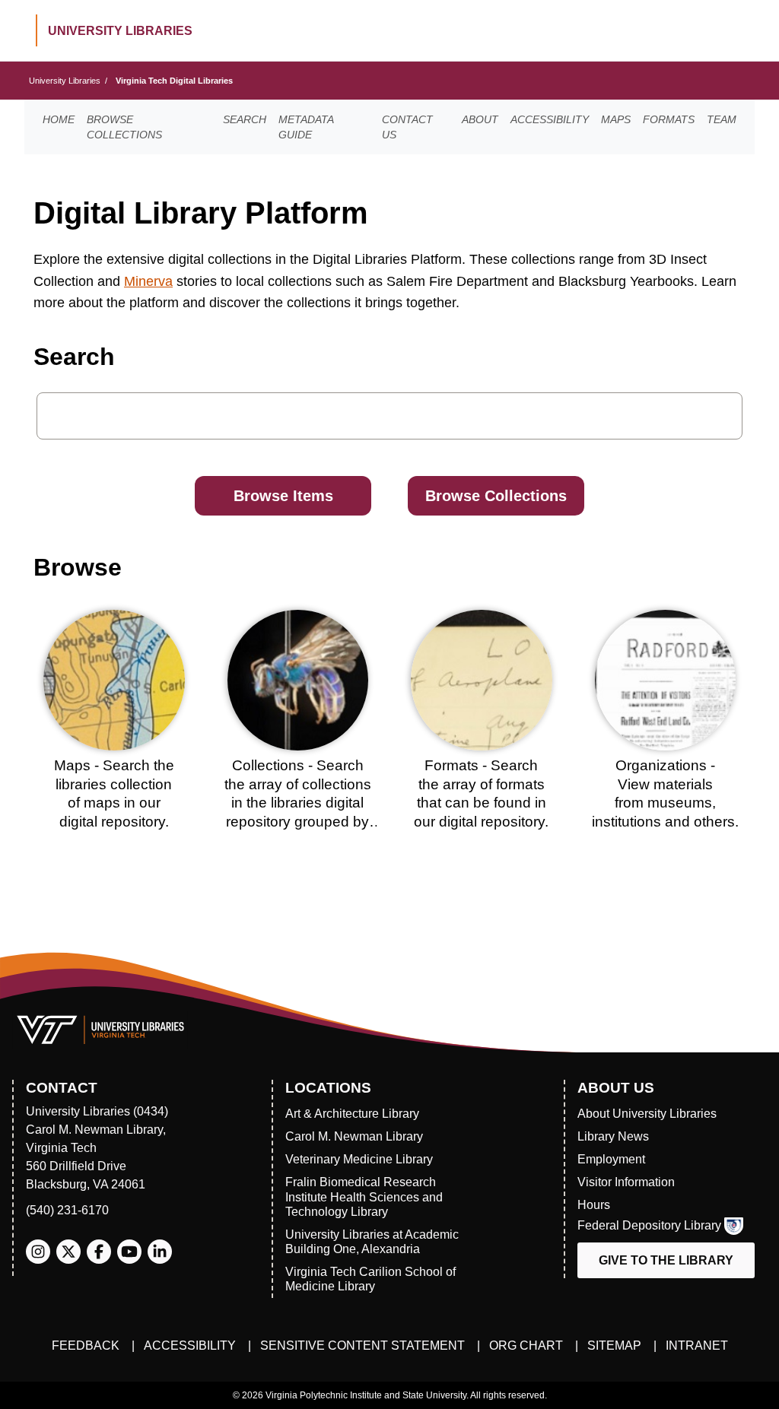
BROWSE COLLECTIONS (124, 127)
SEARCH (244, 119)
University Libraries (64, 80)
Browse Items (283, 495)
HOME (59, 119)
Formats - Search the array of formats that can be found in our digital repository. (481, 793)
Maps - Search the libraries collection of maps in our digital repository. (114, 793)
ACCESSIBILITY (549, 119)
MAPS (616, 119)
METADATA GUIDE (305, 127)
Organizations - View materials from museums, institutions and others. (665, 793)
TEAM (721, 119)
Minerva (148, 281)
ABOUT (480, 119)
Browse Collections (496, 495)
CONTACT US (407, 127)
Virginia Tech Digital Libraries (174, 80)
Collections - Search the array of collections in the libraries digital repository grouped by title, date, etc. (297, 803)
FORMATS (669, 119)
